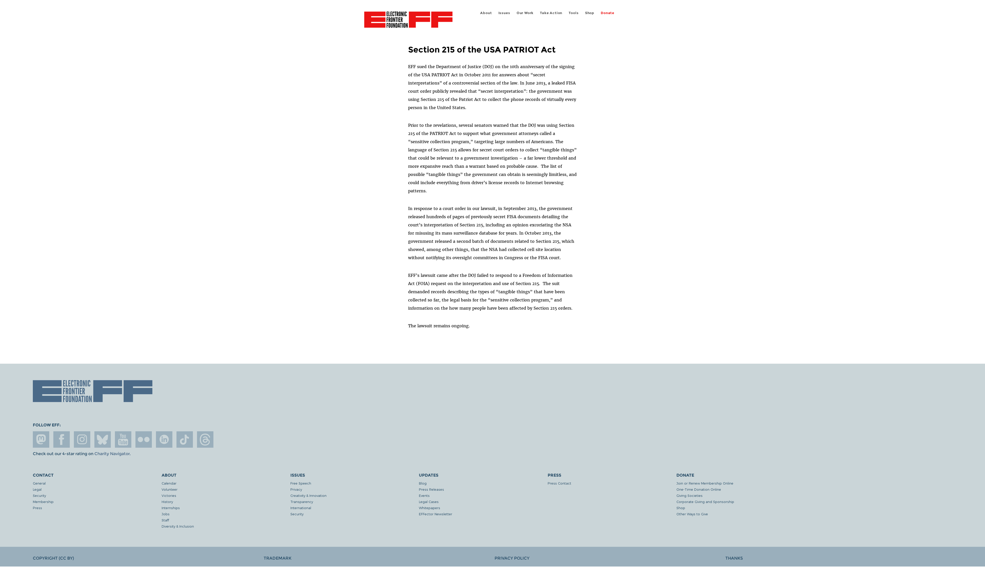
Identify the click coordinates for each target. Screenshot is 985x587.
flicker (143, 439)
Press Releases (431, 489)
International (300, 508)
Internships (171, 508)
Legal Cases (429, 502)
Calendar (169, 483)
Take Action (551, 13)
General (39, 483)
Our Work (525, 13)
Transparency (301, 502)
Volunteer (170, 489)
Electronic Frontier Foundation (408, 23)
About (486, 13)
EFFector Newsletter (435, 514)
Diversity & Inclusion (178, 526)
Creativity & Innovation (308, 495)
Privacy (296, 489)
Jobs (166, 514)
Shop (589, 13)
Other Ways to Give (692, 514)
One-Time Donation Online (698, 489)
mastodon (41, 439)
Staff (165, 520)
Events (424, 495)
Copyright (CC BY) (53, 558)
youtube (123, 439)
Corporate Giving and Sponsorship (705, 502)
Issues (504, 13)
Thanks (734, 558)
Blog (423, 483)
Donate (607, 13)
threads (205, 439)
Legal (37, 489)
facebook (61, 439)
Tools (573, 13)
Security (39, 495)
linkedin (164, 439)
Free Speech (300, 483)
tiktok (184, 439)
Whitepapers (429, 508)
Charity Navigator (112, 453)
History (167, 502)
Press (37, 508)
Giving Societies (689, 495)
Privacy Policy (512, 558)
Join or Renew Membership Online (704, 483)
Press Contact (559, 483)
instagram (82, 439)
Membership (43, 502)
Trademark (277, 558)
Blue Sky (102, 439)
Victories (169, 495)
